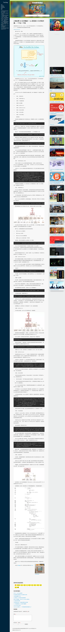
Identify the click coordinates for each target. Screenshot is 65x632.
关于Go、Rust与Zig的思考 (18, 593)
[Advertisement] (29, 581)
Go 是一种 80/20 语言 (17, 605)
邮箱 (19, 622)
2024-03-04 (18, 29)
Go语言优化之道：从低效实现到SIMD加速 (21, 602)
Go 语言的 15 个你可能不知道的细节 (20, 597)
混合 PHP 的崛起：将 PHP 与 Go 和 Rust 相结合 (21, 599)
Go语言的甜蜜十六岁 (17, 596)
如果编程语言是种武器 (5, 15)
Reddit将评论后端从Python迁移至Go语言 (20, 594)
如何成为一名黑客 (4, 16)
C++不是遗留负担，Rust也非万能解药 (20, 603)
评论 (15, 614)
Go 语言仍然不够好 (17, 600)
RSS (1, 9)
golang (15, 29)
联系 (1, 8)
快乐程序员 (3, 7)
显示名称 (15, 622)
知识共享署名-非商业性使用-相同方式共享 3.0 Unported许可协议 (25, 628)
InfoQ (32, 565)
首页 (1, 4)
